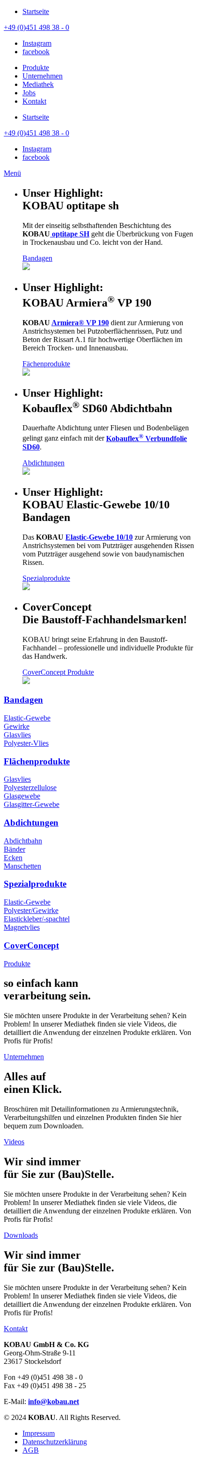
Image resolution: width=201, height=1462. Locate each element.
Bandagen (37, 258)
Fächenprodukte (46, 364)
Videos (14, 1142)
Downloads (21, 1235)
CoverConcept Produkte (58, 672)
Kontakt (16, 1329)
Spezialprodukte (46, 578)
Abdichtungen (43, 463)
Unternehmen (24, 1057)
